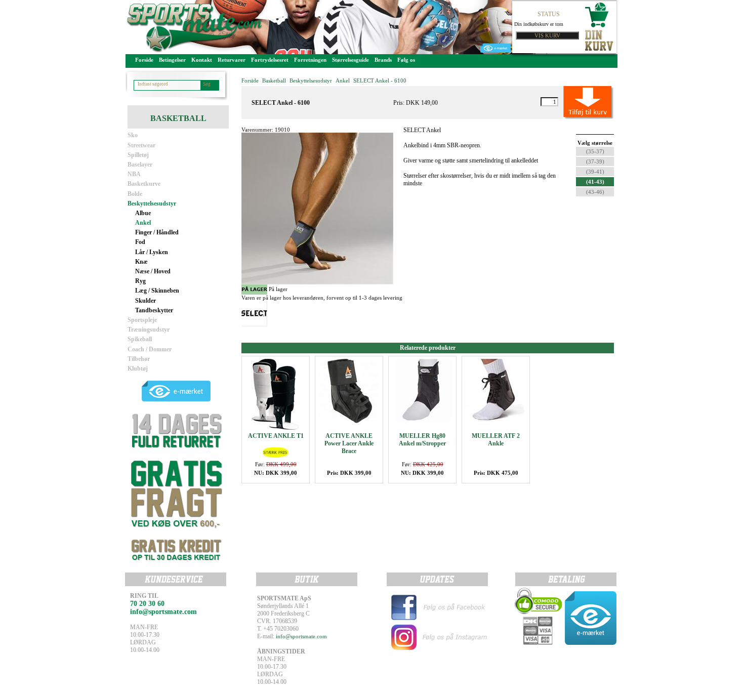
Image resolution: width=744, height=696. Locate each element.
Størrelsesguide (350, 60)
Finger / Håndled (157, 232)
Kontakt (201, 60)
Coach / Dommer (150, 349)
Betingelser (172, 60)
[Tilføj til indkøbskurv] (577, 101)
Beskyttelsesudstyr (152, 203)
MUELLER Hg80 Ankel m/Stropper (422, 439)
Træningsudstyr (149, 329)
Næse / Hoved (153, 271)
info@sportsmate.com (301, 636)
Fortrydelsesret (269, 60)
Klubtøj (138, 368)
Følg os (406, 60)
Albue (143, 213)
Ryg (140, 280)
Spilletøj (138, 154)
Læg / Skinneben (157, 290)
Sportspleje (142, 319)
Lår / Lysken (151, 252)
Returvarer (231, 60)
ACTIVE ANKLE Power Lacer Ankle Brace (349, 443)
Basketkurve (144, 183)
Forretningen (310, 60)
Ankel (143, 222)
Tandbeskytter (154, 310)
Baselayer (140, 164)
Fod (140, 241)
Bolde (135, 193)
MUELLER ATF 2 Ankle (496, 439)
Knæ (141, 261)
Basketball (274, 80)
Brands (383, 60)
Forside (144, 60)
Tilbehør (139, 358)
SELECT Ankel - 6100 (379, 80)
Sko (133, 135)
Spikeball (140, 339)
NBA (134, 174)
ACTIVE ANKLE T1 (276, 435)
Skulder (145, 300)
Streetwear (141, 145)
